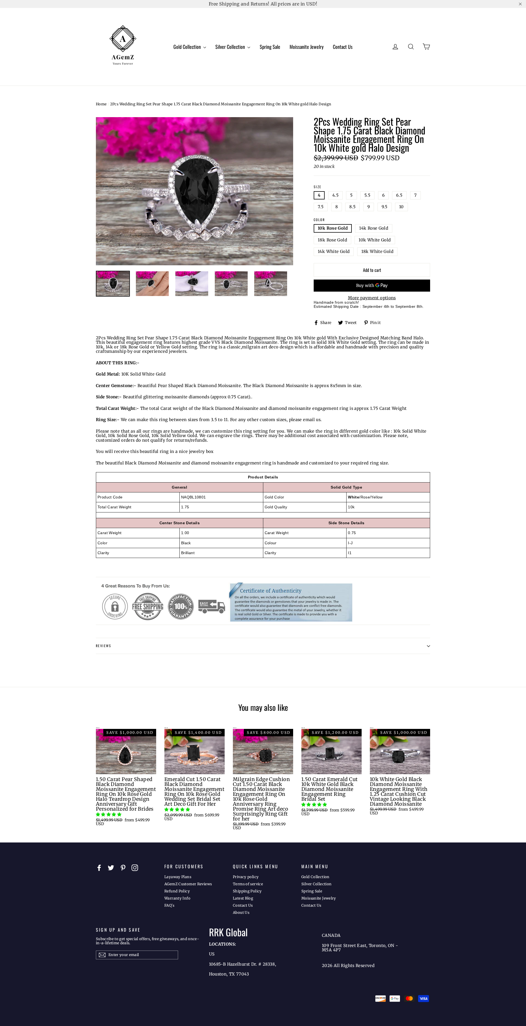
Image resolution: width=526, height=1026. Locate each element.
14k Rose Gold (373, 228)
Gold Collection (187, 46)
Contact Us (343, 46)
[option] (194, 191)
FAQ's (169, 905)
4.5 (335, 195)
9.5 (385, 206)
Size (318, 186)
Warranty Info (177, 898)
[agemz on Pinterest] (123, 867)
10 (401, 206)
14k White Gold (334, 251)
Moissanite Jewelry (307, 46)
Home (101, 104)
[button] (109, 814)
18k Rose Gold (332, 240)
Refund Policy (177, 891)
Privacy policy (246, 877)
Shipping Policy (247, 891)
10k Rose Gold (333, 228)
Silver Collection (230, 46)
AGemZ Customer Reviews (188, 884)
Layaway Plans (177, 877)
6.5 (399, 195)
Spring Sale (270, 46)
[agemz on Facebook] (99, 867)
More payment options (372, 298)
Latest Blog (243, 898)
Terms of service (248, 884)
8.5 (352, 206)
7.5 (321, 206)
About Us (241, 912)
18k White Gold (377, 251)
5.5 (367, 195)
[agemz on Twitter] (111, 867)
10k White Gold (375, 240)
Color (319, 219)
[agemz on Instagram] (135, 867)
